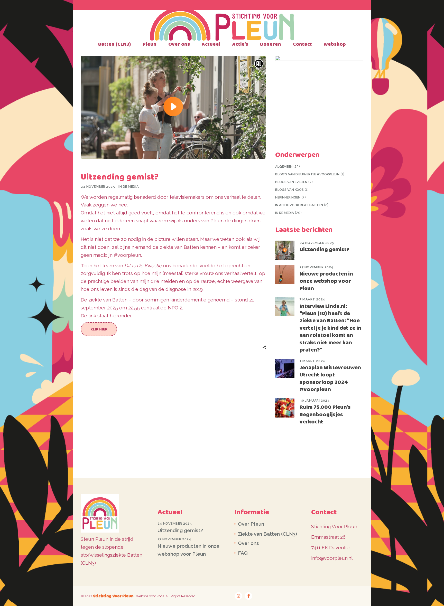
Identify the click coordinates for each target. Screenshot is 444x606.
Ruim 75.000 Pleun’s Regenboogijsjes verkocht (325, 414)
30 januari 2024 (315, 400)
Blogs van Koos (289, 190)
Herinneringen (287, 197)
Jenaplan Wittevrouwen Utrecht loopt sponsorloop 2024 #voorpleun (330, 378)
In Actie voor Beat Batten (299, 205)
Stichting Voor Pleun (113, 596)
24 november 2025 (98, 186)
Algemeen (283, 166)
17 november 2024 (316, 267)
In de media (128, 186)
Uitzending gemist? (324, 249)
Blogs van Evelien (291, 182)
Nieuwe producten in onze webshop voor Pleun (326, 281)
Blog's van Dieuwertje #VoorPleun (307, 174)
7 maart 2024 (312, 299)
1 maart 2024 (312, 361)
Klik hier (98, 329)
